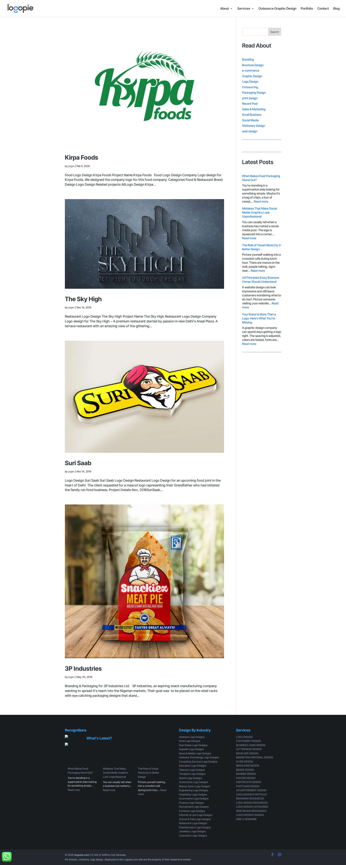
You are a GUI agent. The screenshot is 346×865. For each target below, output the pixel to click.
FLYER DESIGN (244, 761)
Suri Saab (78, 463)
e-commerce (250, 70)
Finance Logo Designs (191, 802)
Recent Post (250, 103)
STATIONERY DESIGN (248, 740)
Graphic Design (252, 76)
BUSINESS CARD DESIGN (250, 745)
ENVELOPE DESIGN (247, 753)
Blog (336, 8)
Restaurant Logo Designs (193, 823)
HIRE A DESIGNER (246, 819)
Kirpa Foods (81, 157)
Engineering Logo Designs (193, 790)
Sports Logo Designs (190, 778)
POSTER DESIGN (245, 778)
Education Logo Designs (192, 765)
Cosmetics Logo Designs (193, 835)
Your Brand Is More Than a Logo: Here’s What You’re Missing (259, 318)
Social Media (250, 120)
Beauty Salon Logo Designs (194, 786)
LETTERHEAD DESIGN (249, 749)
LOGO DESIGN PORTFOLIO (251, 794)
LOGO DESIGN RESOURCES (252, 802)
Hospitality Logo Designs (193, 794)
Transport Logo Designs (192, 773)
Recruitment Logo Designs (194, 806)
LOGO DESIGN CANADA (250, 814)
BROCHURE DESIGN (247, 765)
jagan (71, 166)
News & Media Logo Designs (195, 753)
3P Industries (83, 668)
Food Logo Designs (189, 740)
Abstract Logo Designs (191, 736)
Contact (323, 8)
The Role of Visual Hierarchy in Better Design (148, 772)
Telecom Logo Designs (192, 769)
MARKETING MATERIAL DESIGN (254, 757)
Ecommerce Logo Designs (193, 798)
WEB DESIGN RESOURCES (251, 810)
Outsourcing (250, 87)
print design (249, 98)
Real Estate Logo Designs (193, 745)
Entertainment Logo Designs (195, 827)
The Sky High (83, 299)
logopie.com (81, 854)
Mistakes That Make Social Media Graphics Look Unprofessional (259, 212)
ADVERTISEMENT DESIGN (251, 790)
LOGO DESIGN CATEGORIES (252, 806)
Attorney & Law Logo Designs (195, 814)
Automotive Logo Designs (193, 782)
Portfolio (307, 8)
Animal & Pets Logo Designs (195, 819)
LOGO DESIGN (244, 736)
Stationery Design (253, 126)
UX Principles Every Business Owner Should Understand (260, 280)
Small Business (251, 114)
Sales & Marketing (254, 109)
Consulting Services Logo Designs (198, 761)
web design (249, 131)
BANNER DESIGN (246, 773)
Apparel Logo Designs (191, 749)
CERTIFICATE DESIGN (248, 782)
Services (243, 8)
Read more (261, 201)
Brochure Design (253, 65)
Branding (248, 59)
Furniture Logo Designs (192, 810)
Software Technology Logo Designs (199, 757)
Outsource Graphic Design (277, 8)
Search (274, 31)
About (224, 8)
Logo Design (250, 81)
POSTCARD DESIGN (247, 786)
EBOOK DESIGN (245, 769)
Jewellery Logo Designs (192, 831)
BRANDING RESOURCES (250, 798)
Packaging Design (254, 92)
